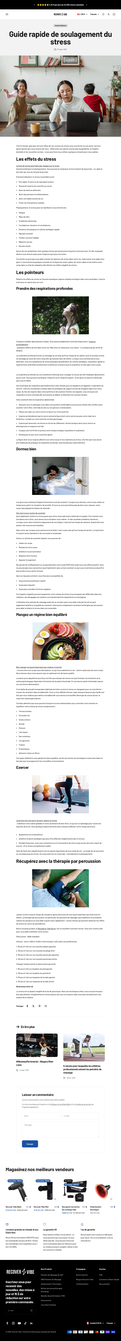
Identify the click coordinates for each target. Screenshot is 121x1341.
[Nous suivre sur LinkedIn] (31, 1323)
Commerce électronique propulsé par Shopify (39, 1332)
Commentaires (82, 1284)
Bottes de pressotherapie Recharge (51, 1289)
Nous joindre (104, 1284)
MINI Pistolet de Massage (51, 1279)
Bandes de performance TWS (53, 1296)
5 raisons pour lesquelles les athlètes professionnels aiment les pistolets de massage (82, 1069)
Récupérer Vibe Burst (47, 928)
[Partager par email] (45, 1006)
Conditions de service (83, 1104)
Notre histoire (82, 1275)
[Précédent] (34, 5)
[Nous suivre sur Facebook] (7, 1323)
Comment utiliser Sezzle (109, 1279)
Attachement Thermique (51, 1284)
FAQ (100, 1275)
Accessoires (46, 1300)
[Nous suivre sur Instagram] (13, 1323)
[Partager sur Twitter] (33, 1006)
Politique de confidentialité (60, 1104)
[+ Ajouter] (27, 1199)
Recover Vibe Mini (41, 1207)
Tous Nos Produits (48, 1305)
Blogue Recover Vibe (84, 1279)
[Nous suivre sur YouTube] (19, 1323)
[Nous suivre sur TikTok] (25, 1323)
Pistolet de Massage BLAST (52, 1275)
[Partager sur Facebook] (27, 1006)
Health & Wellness (60, 25)
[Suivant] (86, 5)
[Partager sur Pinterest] (39, 1006)
